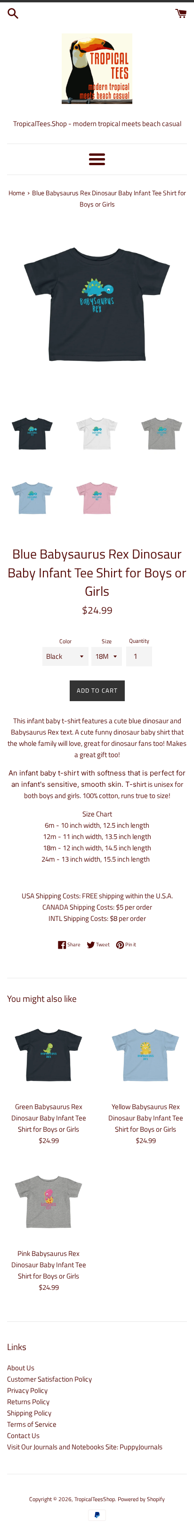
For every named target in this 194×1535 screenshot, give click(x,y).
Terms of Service (32, 1424)
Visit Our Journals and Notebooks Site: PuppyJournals (84, 1446)
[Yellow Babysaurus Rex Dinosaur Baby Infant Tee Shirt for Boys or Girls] (145, 1055)
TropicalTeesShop (94, 1499)
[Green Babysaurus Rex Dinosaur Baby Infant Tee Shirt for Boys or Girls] (48, 1055)
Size (107, 641)
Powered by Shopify (141, 1499)
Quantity (139, 640)
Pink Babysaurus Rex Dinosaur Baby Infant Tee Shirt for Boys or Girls (48, 1264)
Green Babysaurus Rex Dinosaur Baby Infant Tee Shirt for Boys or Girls (48, 1118)
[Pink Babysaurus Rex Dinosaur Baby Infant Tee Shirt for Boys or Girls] (48, 1201)
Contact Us (23, 1435)
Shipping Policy (29, 1412)
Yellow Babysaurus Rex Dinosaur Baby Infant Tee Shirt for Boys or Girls (145, 1118)
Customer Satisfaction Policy (49, 1379)
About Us (20, 1367)
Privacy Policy (27, 1390)
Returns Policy (28, 1401)
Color (65, 641)
